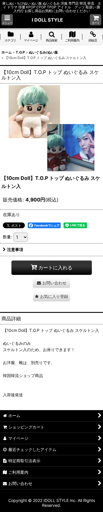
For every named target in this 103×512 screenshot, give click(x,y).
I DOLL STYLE (47, 20)
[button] (7, 19)
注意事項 (15, 249)
